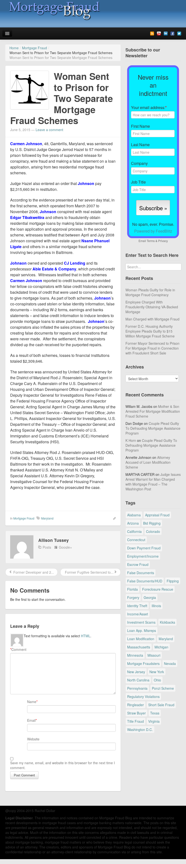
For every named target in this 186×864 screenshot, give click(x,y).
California (134, 531)
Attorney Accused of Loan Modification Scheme (147, 462)
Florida (132, 589)
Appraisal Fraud (157, 514)
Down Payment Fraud (144, 547)
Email (31, 720)
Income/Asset (137, 614)
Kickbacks (167, 622)
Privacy (163, 241)
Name (31, 701)
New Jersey (136, 671)
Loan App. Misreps (141, 630)
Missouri (153, 655)
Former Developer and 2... (33, 572)
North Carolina (138, 680)
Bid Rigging (152, 523)
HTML (85, 635)
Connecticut (136, 539)
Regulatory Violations (143, 696)
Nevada (170, 663)
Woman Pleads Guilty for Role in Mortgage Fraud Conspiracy (150, 292)
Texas (154, 713)
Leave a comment (49, 129)
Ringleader (135, 704)
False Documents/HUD (144, 581)
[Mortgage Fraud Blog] (53, 10)
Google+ (65, 547)
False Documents (140, 572)
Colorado (153, 531)
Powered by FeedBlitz (153, 231)
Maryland (47, 518)
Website (33, 739)
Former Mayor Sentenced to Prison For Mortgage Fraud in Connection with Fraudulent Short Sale (152, 348)
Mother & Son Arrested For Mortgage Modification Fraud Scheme (152, 411)
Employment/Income (143, 556)
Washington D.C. (140, 729)
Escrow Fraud (137, 564)
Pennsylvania (137, 688)
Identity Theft (137, 605)
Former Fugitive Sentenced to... (89, 572)
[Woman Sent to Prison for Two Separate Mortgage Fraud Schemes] (29, 89)
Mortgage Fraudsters (143, 663)
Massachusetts (138, 647)
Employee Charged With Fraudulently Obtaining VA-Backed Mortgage (151, 307)
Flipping (173, 581)
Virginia (154, 721)
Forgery (133, 597)
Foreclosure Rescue (157, 589)
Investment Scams (141, 622)
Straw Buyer (136, 713)
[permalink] (113, 518)
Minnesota (135, 655)
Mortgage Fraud (23, 518)
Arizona (133, 523)
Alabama (134, 514)
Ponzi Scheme (163, 688)
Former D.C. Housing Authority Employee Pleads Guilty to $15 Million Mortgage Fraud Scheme (150, 331)
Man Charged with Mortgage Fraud (152, 319)
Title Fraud (135, 721)
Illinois (156, 605)
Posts (47, 547)
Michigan (161, 647)
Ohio (157, 680)
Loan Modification (140, 638)
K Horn (130, 440)
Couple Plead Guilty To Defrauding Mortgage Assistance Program (152, 428)
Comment (18, 649)
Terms (151, 241)
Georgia (150, 597)
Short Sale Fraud (161, 704)
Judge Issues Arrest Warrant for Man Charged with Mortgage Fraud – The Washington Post (153, 481)
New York (156, 671)
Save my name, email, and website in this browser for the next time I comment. (62, 765)
